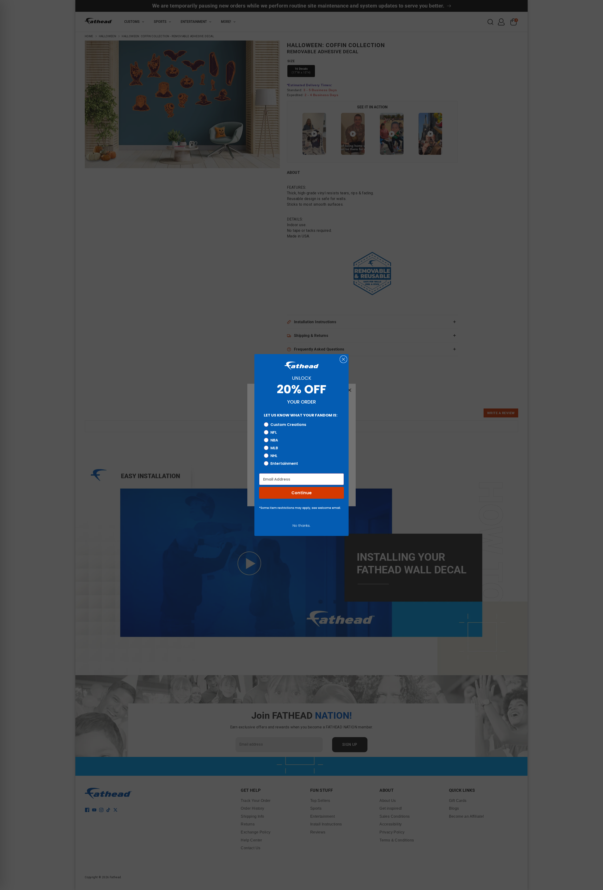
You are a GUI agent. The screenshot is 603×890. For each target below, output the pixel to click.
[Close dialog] (343, 359)
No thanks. (301, 525)
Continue (301, 493)
